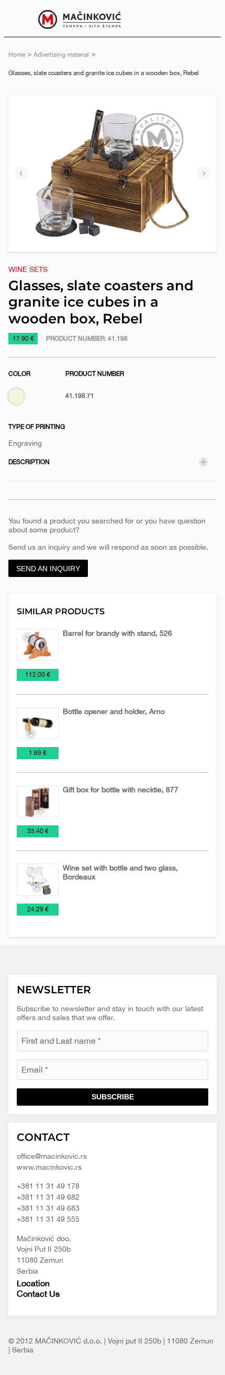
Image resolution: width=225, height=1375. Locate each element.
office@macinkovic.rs (52, 1156)
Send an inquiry (48, 568)
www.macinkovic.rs (49, 1167)
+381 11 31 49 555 (48, 1219)
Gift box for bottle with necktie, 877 (120, 789)
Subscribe (113, 1097)
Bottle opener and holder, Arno (114, 711)
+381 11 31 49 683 (48, 1208)
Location (33, 1283)
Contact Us (38, 1293)
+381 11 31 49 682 (48, 1197)
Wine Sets (28, 269)
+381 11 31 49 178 (48, 1186)
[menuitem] (205, 18)
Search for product (205, 18)
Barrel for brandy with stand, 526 (117, 633)
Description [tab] (29, 462)
